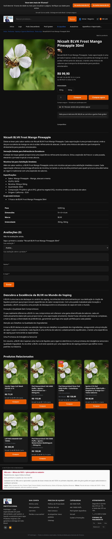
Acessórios (74, 26)
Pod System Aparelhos (78, 511)
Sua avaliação (9, 243)
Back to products (102, 35)
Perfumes (11, 31)
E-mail (6, 274)
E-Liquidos (61, 26)
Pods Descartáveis (33, 26)
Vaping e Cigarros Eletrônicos (24, 31)
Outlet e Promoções (77, 518)
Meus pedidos (34, 507)
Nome (6, 264)
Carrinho (32, 511)
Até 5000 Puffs (75, 504)
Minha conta (33, 504)
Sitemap (51, 520)
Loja (20, 26)
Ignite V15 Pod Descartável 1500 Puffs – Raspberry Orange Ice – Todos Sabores (96, 389)
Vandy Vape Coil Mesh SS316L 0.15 (14, 387)
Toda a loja (38, 31)
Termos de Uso (53, 507)
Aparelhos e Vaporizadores (92, 26)
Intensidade (61, 86)
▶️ (10, 527)
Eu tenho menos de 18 (100, 5)
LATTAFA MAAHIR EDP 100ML (13, 440)
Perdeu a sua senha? (36, 514)
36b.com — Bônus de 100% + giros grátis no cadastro (24, 472)
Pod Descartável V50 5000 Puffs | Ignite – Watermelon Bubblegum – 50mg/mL (42, 442)
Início (12, 26)
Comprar (77, 97)
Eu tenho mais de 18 (81, 5)
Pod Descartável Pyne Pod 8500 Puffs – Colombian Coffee (69, 388)
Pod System (48, 26)
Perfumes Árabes (10, 443)
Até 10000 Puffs (75, 507)
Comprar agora (98, 97)
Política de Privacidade (56, 504)
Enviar (8, 285)
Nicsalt (72, 514)
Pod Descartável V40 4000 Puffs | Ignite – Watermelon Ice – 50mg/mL (42, 389)
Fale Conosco (52, 511)
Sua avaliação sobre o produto (15, 252)
